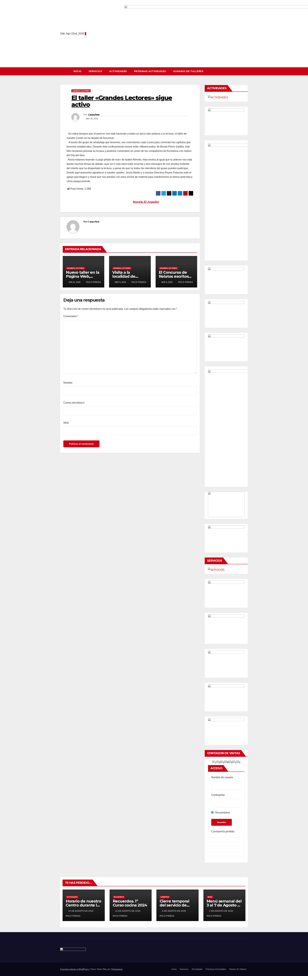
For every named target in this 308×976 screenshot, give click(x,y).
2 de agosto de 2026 (221, 911)
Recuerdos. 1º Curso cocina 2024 (130, 903)
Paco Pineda (93, 282)
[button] (247, 71)
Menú (210, 897)
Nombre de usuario (222, 777)
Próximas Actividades (150, 71)
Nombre (68, 382)
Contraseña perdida (223, 831)
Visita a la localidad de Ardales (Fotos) (126, 276)
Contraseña (218, 795)
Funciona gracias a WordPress (74, 969)
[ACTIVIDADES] (218, 97)
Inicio (77, 71)
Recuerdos (119, 897)
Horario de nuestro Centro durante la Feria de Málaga (83, 905)
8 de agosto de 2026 (174, 911)
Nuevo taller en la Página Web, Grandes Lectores (82, 276)
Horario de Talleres (188, 71)
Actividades (118, 71)
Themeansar (116, 969)
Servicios (95, 71)
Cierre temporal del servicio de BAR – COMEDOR (175, 905)
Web (66, 422)
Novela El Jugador (145, 202)
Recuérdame (222, 812)
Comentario (70, 316)
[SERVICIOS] (216, 569)
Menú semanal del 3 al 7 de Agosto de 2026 (224, 905)
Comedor (165, 897)
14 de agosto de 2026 (81, 911)
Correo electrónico (73, 402)
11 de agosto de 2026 (128, 911)
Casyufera (93, 114)
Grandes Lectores (81, 91)
